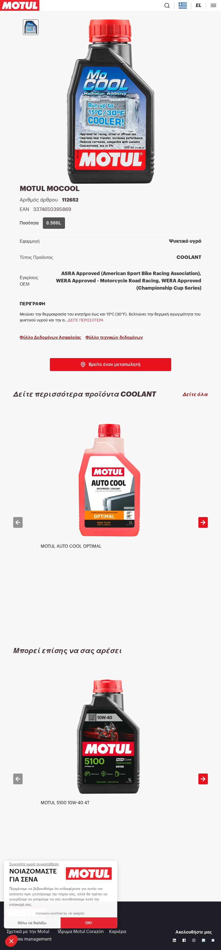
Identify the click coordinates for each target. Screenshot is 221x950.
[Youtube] (203, 940)
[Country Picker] (182, 5)
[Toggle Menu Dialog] (213, 5)
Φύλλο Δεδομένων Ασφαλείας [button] (50, 337)
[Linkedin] (174, 940)
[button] (11, 940)
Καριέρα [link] (117, 932)
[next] (203, 522)
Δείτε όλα (195, 394)
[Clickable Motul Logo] (19, 5)
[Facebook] (184, 940)
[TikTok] (213, 940)
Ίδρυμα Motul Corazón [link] (81, 932)
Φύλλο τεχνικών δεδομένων (114, 337)
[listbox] (110, 522)
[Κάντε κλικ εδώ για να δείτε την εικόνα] (31, 27)
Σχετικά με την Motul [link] (28, 932)
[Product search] (167, 5)
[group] (54, 223)
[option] (110, 522)
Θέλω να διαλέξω (33, 923)
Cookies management (29, 939)
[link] (110, 364)
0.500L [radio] (53, 223)
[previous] (17, 522)
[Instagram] (193, 940)
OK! (90, 923)
